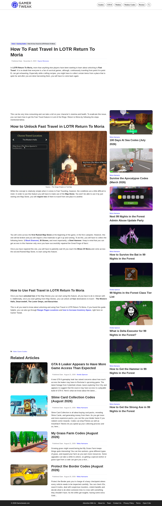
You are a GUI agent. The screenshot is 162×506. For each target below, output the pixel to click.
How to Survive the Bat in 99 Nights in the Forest (127, 256)
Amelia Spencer (82, 374)
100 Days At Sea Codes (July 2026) (127, 142)
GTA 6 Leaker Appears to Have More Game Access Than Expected (78, 366)
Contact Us (117, 503)
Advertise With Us (89, 503)
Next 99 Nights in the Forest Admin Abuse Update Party (127, 218)
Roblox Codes (130, 5)
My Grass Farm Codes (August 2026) (74, 435)
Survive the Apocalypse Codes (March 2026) (129, 180)
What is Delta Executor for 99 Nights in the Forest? (128, 332)
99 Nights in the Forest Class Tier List (131, 294)
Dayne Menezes (43, 61)
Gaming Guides (21, 44)
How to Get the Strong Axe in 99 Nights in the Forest (130, 409)
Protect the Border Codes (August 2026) (77, 468)
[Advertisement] (81, 25)
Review (142, 5)
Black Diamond (32, 240)
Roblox (118, 5)
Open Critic (147, 503)
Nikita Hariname (82, 408)
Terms (138, 503)
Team (109, 503)
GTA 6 (109, 5)
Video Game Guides (20, 351)
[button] (149, 5)
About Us (101, 503)
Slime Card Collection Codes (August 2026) (73, 399)
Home (13, 44)
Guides (101, 5)
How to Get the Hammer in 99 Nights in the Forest (128, 370)
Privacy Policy (129, 503)
